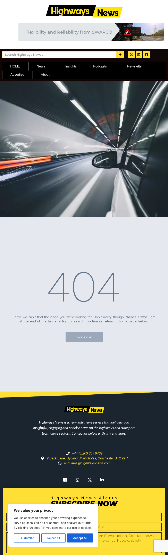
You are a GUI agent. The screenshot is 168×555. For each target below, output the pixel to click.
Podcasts (100, 66)
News (41, 66)
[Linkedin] (139, 54)
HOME (15, 66)
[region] (53, 525)
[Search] (120, 54)
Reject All (53, 538)
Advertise (17, 74)
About (45, 74)
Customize (27, 538)
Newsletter (135, 66)
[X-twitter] (131, 54)
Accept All (80, 538)
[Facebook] (146, 54)
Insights (71, 66)
